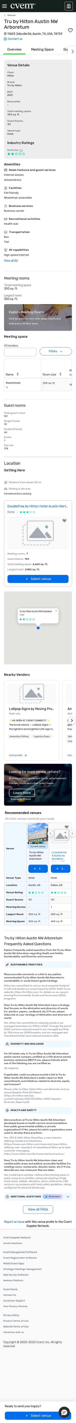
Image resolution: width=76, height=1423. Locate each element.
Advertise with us (13, 1332)
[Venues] (69, 6)
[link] (31, 693)
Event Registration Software (20, 1257)
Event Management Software (20, 1252)
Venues (11, 15)
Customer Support (14, 1300)
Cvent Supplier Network (17, 1237)
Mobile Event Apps (13, 1263)
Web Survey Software (16, 1274)
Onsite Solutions (12, 1243)
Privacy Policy (11, 1315)
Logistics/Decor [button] (42, 736)
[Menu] (4, 6)
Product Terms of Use (16, 1320)
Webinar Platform (13, 1280)
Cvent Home (10, 1289)
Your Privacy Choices (15, 1306)
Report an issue (14, 1222)
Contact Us (9, 1295)
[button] (32, 351)
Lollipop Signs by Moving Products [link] (31, 709)
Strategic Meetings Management (22, 1269)
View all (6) (11, 260)
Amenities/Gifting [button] (19, 736)
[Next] (72, 51)
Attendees (11, 345)
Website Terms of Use (16, 1326)
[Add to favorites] (70, 30)
